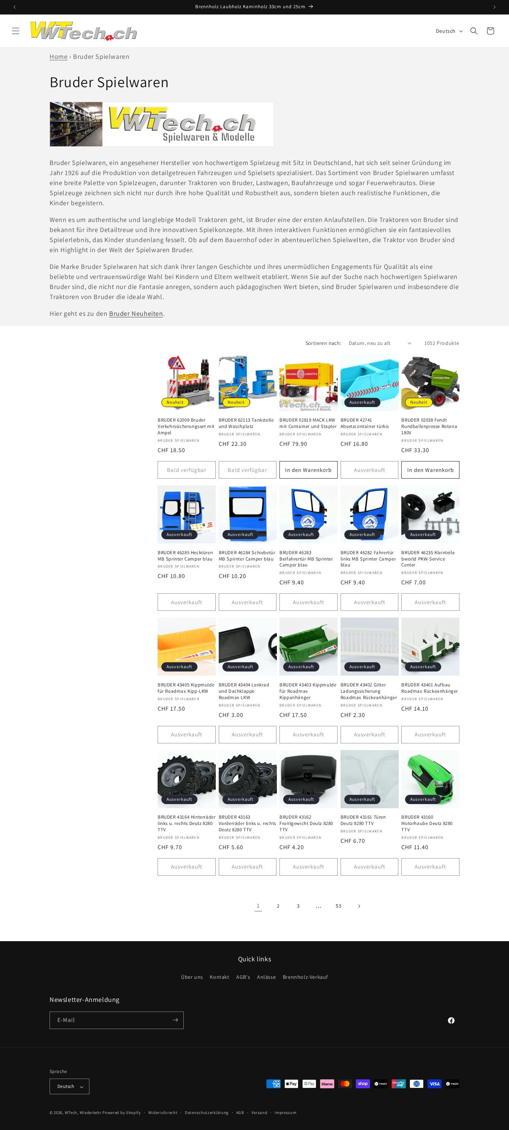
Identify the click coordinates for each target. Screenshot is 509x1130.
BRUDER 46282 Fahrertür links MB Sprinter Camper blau (368, 559)
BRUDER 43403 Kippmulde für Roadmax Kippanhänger (307, 691)
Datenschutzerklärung (207, 1112)
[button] (15, 31)
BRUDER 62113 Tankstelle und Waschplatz (246, 423)
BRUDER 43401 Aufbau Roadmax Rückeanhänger (429, 688)
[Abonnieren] (175, 1020)
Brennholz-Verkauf (305, 977)
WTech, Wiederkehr (83, 1112)
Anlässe (266, 977)
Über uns (192, 977)
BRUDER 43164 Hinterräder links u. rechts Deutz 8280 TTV (186, 823)
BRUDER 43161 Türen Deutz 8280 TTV (363, 820)
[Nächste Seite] (359, 906)
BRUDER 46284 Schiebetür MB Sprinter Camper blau (247, 556)
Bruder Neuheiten (136, 313)
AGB (240, 1112)
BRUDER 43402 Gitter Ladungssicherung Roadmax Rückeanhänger (369, 691)
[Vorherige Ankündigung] (14, 7)
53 (338, 905)
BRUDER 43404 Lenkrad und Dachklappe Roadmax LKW (244, 691)
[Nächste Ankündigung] (494, 7)
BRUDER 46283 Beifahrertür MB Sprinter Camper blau (306, 559)
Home (58, 56)
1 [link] (258, 906)
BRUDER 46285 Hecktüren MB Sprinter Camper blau (185, 556)
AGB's (243, 977)
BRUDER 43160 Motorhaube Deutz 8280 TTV (427, 823)
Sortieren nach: (323, 343)
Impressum (285, 1112)
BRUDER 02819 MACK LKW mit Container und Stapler (307, 423)
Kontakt (219, 977)
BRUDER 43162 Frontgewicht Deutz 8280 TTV (306, 823)
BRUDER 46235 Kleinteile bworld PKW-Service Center (428, 559)
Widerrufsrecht (163, 1112)
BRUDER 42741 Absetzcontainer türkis (365, 423)
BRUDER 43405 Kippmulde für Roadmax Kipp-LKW (186, 688)
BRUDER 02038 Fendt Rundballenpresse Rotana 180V (429, 426)
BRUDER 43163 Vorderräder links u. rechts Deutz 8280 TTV (247, 823)
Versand (260, 1112)
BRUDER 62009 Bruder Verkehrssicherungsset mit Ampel (186, 426)
